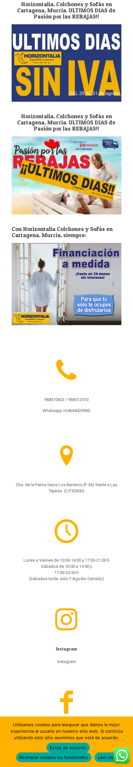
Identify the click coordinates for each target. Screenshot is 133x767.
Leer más (107, 757)
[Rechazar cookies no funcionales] (125, 741)
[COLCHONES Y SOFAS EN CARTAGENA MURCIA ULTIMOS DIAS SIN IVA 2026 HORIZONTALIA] (66, 63)
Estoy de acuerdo (68, 747)
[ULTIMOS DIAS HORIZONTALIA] (66, 175)
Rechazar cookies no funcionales (53, 757)
